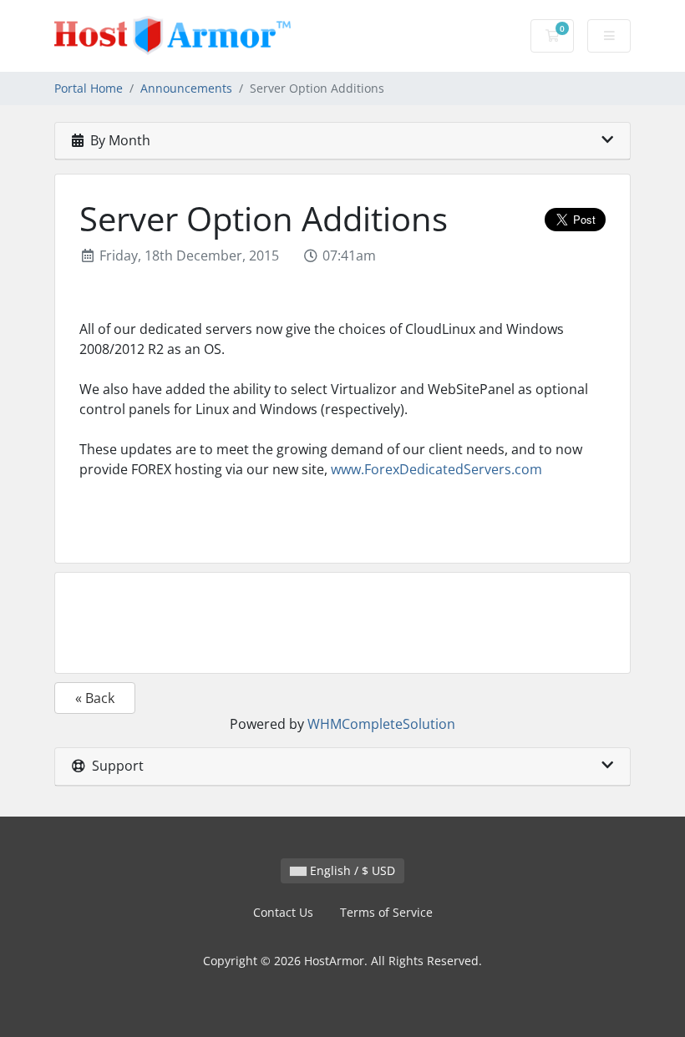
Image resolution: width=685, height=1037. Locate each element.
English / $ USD (351, 870)
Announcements (186, 88)
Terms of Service (386, 912)
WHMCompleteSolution (381, 724)
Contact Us (283, 912)
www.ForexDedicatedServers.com (436, 469)
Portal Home (88, 88)
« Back (94, 698)
